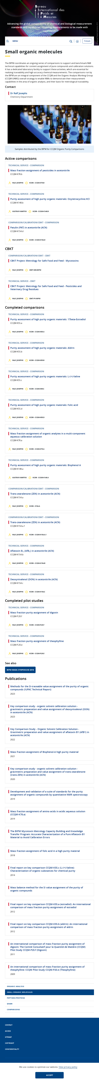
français (87, 41)
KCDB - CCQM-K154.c (37, 592)
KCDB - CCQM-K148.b (40, 211)
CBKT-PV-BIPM (34, 298)
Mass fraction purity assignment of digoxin (34, 612)
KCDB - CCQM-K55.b (36, 360)
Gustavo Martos (19, 211)
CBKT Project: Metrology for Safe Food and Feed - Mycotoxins (44, 260)
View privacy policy (68, 1067)
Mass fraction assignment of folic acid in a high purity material (45, 850)
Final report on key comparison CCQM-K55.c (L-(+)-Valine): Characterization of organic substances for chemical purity (42, 869)
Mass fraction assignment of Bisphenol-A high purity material (44, 751)
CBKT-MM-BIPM (35, 270)
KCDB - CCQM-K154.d (37, 240)
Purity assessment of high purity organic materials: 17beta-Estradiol (48, 319)
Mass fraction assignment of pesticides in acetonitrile (40, 170)
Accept (49, 1075)
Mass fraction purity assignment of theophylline (37, 641)
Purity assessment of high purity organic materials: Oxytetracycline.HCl (50, 198)
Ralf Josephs (17, 183)
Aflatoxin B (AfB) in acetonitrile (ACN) (32, 550)
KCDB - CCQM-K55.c (36, 389)
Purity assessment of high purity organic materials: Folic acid (44, 405)
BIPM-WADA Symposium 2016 (20, 670)
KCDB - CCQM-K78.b (36, 183)
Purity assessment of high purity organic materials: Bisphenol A (45, 465)
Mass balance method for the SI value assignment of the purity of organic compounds (46, 889)
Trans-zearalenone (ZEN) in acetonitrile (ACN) (35, 493)
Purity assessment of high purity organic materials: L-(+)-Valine (45, 376)
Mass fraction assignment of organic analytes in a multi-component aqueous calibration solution (47, 435)
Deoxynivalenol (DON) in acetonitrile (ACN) (34, 579)
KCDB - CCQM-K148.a (40, 477)
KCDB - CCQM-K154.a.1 (38, 535)
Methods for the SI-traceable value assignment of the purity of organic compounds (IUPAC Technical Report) (49, 688)
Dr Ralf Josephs (18, 93)
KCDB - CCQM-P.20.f (36, 625)
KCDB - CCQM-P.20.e (36, 653)
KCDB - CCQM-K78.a (36, 449)
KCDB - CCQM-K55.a (36, 332)
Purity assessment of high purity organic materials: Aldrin (42, 347)
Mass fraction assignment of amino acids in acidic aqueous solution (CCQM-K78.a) (47, 813)
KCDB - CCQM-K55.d (36, 417)
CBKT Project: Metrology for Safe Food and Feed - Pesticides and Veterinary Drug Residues (46, 288)
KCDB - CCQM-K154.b (37, 563)
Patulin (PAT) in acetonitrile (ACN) (28, 227)
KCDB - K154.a (34, 506)
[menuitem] (49, 986)
